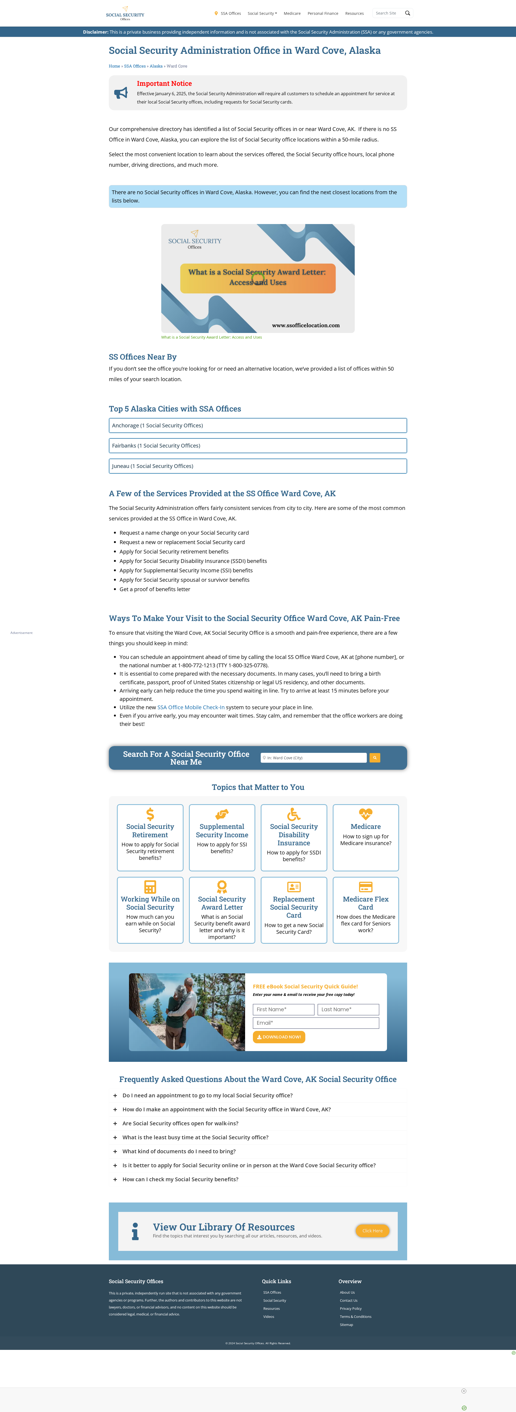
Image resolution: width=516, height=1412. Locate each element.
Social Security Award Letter (222, 903)
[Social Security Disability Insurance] (294, 814)
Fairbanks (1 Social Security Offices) (156, 445)
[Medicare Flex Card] (365, 887)
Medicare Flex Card (366, 903)
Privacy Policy (351, 1308)
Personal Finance (323, 13)
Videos (268, 1316)
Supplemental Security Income (222, 830)
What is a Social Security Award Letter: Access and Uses (241, 232)
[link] (169, 232)
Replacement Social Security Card (294, 907)
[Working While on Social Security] (150, 887)
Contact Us (348, 1300)
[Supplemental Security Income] (222, 814)
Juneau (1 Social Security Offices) (152, 466)
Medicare (292, 13)
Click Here (373, 1231)
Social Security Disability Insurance (294, 834)
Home (114, 66)
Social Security (261, 13)
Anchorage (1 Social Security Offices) (157, 425)
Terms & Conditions (355, 1316)
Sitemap (346, 1324)
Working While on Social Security (150, 903)
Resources (354, 13)
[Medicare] (365, 814)
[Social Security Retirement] (150, 814)
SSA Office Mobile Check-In (191, 707)
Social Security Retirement (150, 830)
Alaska (156, 66)
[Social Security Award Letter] (222, 887)
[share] (344, 230)
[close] (463, 1391)
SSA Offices (230, 13)
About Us (347, 1292)
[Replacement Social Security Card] (294, 887)
